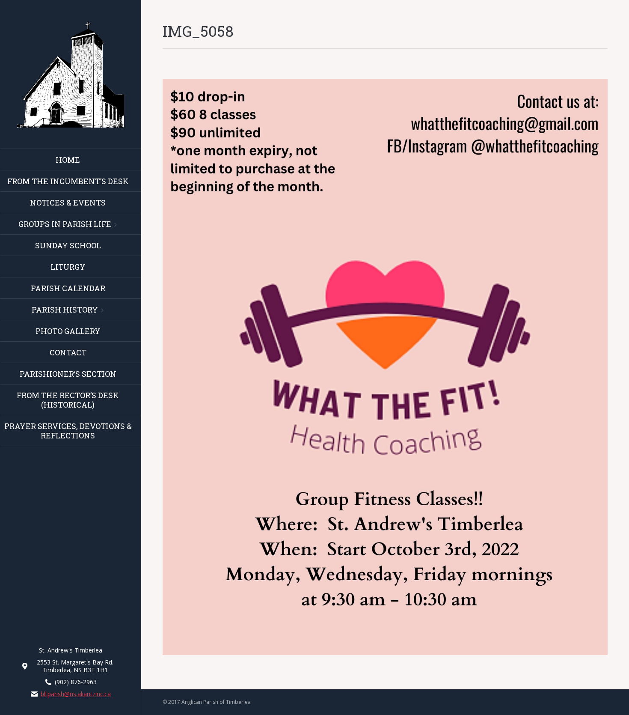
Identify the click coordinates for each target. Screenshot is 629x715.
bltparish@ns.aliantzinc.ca (76, 694)
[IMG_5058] (385, 367)
